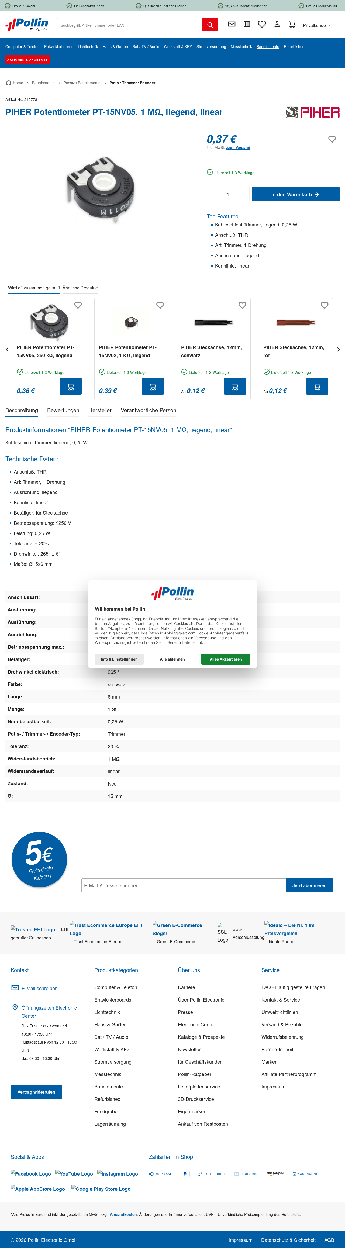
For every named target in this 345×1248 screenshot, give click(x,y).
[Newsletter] (231, 24)
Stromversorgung (113, 1061)
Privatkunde (315, 25)
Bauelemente (108, 1086)
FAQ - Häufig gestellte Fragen (293, 986)
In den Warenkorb (292, 194)
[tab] (21, 411)
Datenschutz (116, 897)
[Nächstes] (338, 348)
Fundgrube (106, 1111)
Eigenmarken (192, 1111)
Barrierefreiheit (277, 1049)
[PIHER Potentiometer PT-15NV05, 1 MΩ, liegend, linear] (100, 190)
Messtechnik (107, 1073)
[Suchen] (210, 24)
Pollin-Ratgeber (194, 1073)
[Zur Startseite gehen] (26, 24)
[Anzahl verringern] (213, 194)
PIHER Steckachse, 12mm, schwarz (211, 351)
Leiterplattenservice (199, 1086)
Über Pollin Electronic (201, 999)
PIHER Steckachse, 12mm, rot (293, 351)
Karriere (186, 986)
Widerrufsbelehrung (282, 1036)
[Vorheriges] (7, 348)
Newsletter (189, 1049)
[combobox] (129, 24)
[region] (100, 190)
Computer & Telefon (115, 986)
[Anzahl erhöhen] (243, 194)
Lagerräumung (110, 1123)
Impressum (273, 1086)
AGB (329, 1239)
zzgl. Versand (238, 147)
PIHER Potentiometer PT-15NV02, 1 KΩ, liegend (128, 351)
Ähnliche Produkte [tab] (80, 288)
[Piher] (313, 113)
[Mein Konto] (277, 24)
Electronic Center (196, 1024)
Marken (269, 1061)
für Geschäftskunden (200, 1061)
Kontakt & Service (280, 999)
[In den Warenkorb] (71, 386)
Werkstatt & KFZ (112, 1049)
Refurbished (107, 1098)
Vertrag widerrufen (36, 1092)
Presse (185, 1011)
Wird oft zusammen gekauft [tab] (34, 288)
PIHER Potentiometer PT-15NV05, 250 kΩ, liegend (45, 351)
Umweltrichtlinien (279, 1011)
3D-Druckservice (196, 1098)
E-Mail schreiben (40, 988)
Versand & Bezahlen (283, 1024)
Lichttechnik (107, 1011)
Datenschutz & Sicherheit (288, 1239)
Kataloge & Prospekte (201, 1036)
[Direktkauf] (247, 24)
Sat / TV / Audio (111, 1036)
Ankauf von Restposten (203, 1123)
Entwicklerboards (112, 999)
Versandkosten (123, 1214)
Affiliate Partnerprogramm (289, 1073)
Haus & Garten (110, 1024)
